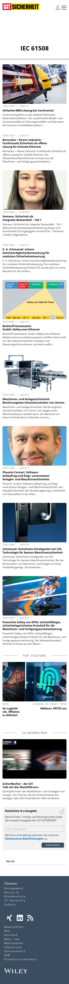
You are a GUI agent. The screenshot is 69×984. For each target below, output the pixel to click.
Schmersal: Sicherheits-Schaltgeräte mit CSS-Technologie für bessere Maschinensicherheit (33, 550)
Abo (7, 931)
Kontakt (11, 935)
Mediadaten (14, 943)
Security (12, 892)
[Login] (58, 7)
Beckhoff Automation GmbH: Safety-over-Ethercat (21, 327)
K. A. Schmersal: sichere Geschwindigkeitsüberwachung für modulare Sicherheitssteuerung (26, 253)
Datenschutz (15, 951)
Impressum (13, 947)
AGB (7, 955)
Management (14, 888)
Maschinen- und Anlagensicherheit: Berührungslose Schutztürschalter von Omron (33, 400)
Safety (24, 106)
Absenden (53, 845)
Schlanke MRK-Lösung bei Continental (28, 110)
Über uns (12, 939)
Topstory (9, 106)
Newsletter (14, 927)
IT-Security (15, 900)
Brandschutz (15, 896)
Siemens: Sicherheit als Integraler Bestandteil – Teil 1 (22, 218)
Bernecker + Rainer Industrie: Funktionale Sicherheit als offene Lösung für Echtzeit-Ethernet (25, 143)
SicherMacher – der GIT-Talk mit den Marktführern (21, 785)
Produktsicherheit (20, 959)
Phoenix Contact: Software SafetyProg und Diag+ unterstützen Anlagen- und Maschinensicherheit (26, 475)
